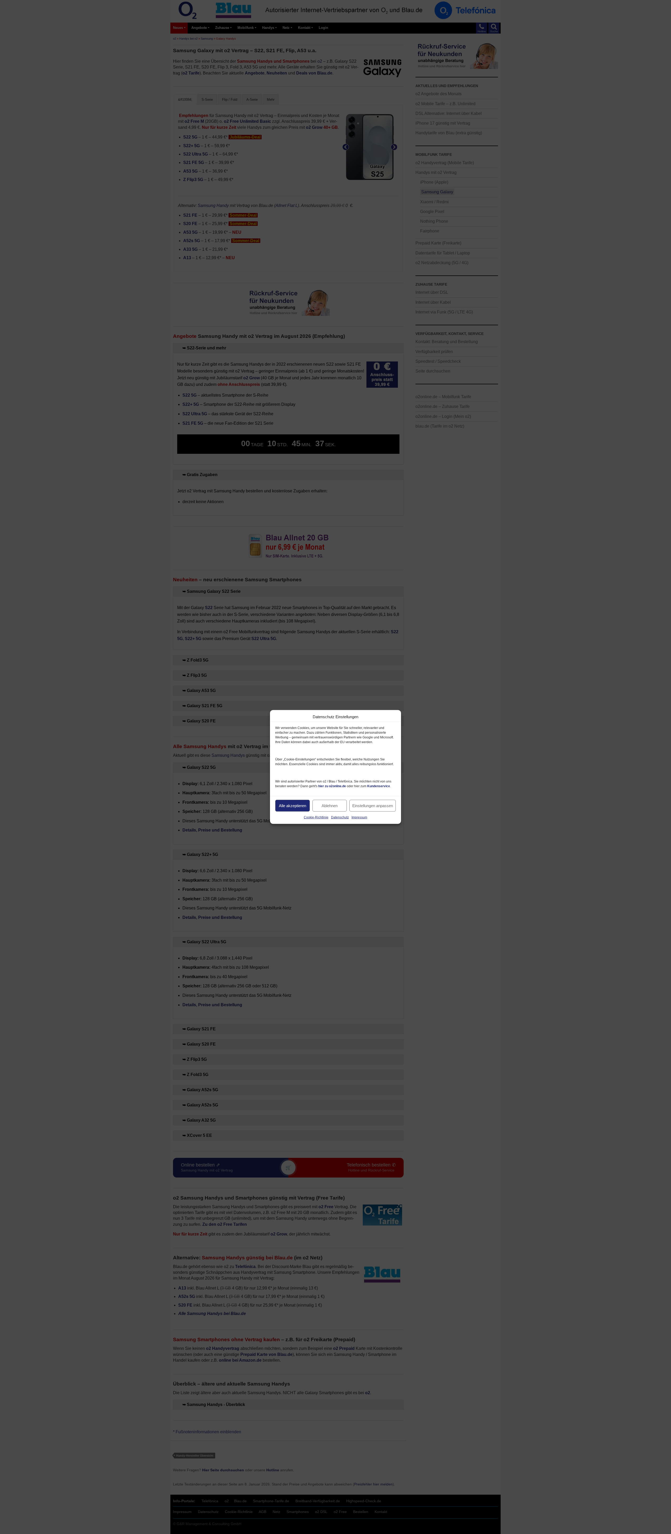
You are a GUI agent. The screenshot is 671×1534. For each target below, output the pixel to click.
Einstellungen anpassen (372, 805)
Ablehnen (330, 805)
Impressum (359, 817)
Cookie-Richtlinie (316, 817)
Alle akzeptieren (292, 805)
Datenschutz (340, 817)
